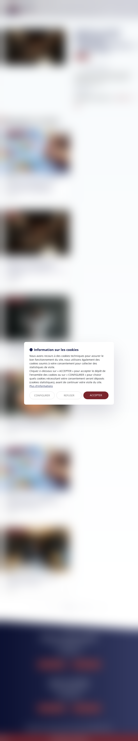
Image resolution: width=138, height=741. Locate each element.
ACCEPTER (96, 395)
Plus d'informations (41, 386)
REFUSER (69, 395)
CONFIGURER (42, 395)
